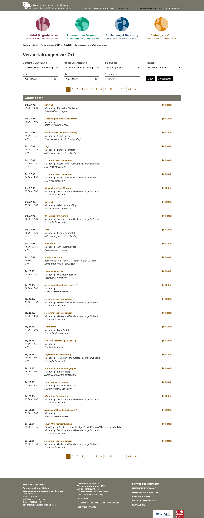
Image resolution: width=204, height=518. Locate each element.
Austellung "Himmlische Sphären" (60, 118)
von (25, 74)
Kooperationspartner (144, 500)
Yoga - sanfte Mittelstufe (56, 382)
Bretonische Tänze (53, 257)
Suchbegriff (111, 74)
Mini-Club (49, 105)
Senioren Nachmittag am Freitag (60, 340)
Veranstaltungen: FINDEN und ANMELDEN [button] (140, 8)
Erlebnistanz (50, 326)
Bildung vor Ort (141, 496)
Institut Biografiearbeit (145, 484)
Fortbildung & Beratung (145, 492)
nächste (132, 89)
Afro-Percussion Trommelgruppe (60, 368)
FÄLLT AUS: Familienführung (58, 424)
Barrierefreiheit (173, 8)
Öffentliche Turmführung (56, 216)
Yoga (46, 146)
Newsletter (138, 504)
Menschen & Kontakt (104, 8)
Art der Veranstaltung (75, 62)
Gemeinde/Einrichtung (35, 62)
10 (111, 89)
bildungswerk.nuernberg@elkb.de (39, 504)
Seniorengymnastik (53, 271)
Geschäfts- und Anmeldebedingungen (98, 502)
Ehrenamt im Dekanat (144, 488)
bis (65, 74)
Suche (87, 8)
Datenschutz (84, 498)
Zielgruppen (111, 62)
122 (123, 89)
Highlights (151, 62)
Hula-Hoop (49, 243)
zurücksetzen (164, 78)
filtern (150, 78)
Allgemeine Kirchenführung (57, 188)
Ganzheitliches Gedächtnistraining (60, 132)
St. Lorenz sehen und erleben (58, 160)
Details (168, 104)
